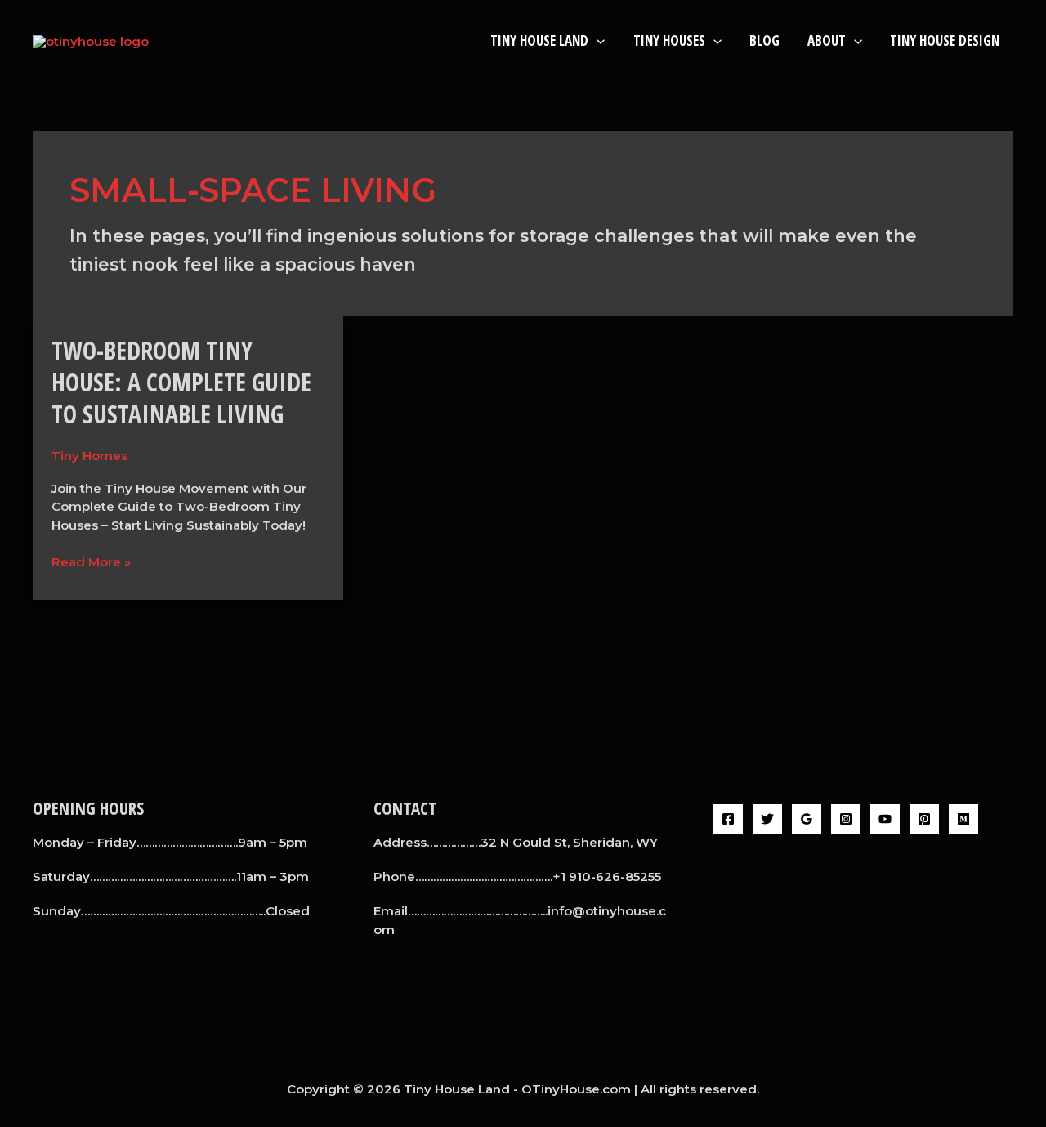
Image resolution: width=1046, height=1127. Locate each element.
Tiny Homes (89, 455)
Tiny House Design (944, 40)
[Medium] (963, 819)
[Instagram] (845, 819)
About (826, 40)
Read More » (91, 561)
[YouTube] (885, 819)
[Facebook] (728, 819)
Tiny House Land (539, 40)
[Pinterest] (924, 819)
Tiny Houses (669, 40)
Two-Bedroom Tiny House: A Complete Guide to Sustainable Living (181, 382)
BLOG (764, 40)
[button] (596, 40)
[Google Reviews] (806, 819)
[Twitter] (767, 819)
